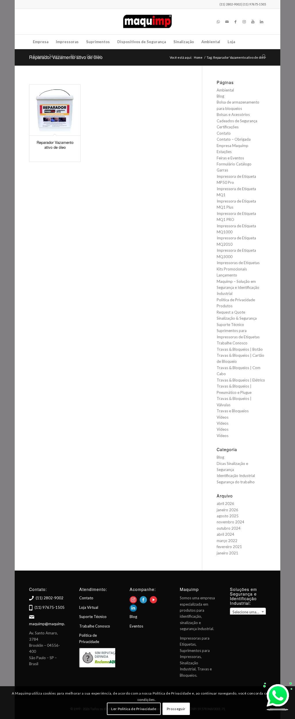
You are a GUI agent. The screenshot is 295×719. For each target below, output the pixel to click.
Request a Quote (231, 312)
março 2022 (227, 540)
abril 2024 (225, 534)
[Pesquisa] (262, 56)
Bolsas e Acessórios (233, 114)
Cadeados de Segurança (237, 121)
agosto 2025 (228, 516)
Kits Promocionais (232, 269)
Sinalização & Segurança (237, 318)
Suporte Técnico (230, 324)
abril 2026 (225, 503)
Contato (224, 133)
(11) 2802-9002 (49, 598)
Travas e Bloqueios (233, 411)
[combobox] (248, 612)
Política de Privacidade (236, 299)
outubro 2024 (229, 528)
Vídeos (222, 417)
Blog (220, 96)
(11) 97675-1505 (50, 607)
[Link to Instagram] (244, 21)
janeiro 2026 (227, 510)
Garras (222, 170)
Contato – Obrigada (234, 139)
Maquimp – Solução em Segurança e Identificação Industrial (238, 287)
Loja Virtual (88, 607)
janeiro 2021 (227, 553)
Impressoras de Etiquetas (238, 262)
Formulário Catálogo (234, 164)
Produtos (224, 306)
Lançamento (227, 275)
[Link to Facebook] (235, 21)
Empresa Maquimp (232, 145)
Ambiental (225, 90)
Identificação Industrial (236, 475)
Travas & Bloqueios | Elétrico (241, 380)
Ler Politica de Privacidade (133, 709)
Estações (224, 151)
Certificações (228, 127)
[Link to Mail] (227, 21)
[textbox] (248, 612)
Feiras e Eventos (230, 158)
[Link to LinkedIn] (261, 21)
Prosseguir (176, 709)
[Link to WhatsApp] (218, 21)
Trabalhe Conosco (232, 343)
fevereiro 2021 (229, 546)
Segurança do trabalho (236, 482)
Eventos (136, 626)
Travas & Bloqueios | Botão (240, 349)
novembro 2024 (230, 522)
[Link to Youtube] (253, 21)
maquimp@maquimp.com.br (53, 623)
